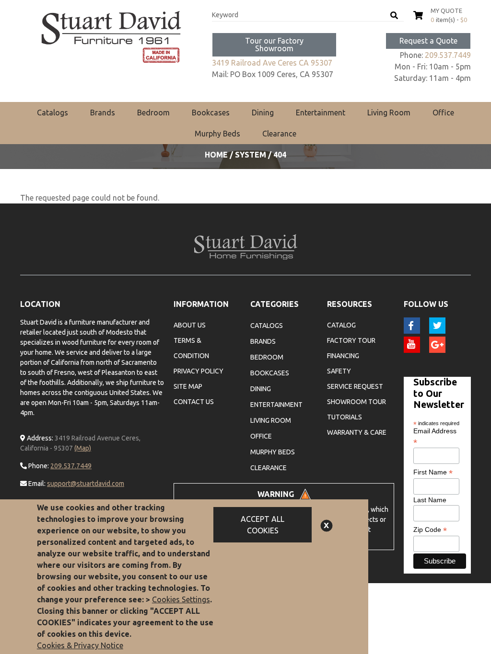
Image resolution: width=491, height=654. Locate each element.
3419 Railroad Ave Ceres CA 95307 (272, 62)
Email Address (434, 436)
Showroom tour (356, 402)
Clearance (279, 133)
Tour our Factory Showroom (274, 44)
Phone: (38, 466)
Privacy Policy (198, 371)
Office (443, 112)
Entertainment (320, 112)
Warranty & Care (356, 432)
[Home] (111, 37)
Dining (263, 112)
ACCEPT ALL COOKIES (262, 525)
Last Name (429, 500)
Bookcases (211, 112)
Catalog (341, 325)
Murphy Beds (217, 133)
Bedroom (153, 112)
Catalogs (52, 112)
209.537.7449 (448, 55)
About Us (190, 325)
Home (216, 154)
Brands (102, 112)
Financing (343, 356)
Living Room (388, 112)
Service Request (355, 386)
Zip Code (430, 529)
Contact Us (194, 402)
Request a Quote (428, 40)
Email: (36, 483)
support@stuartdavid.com (85, 483)
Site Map (188, 386)
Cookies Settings (181, 599)
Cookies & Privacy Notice (80, 645)
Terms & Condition (191, 348)
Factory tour (351, 340)
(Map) (82, 448)
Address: (39, 438)
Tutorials (344, 417)
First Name (433, 472)
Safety (339, 371)
